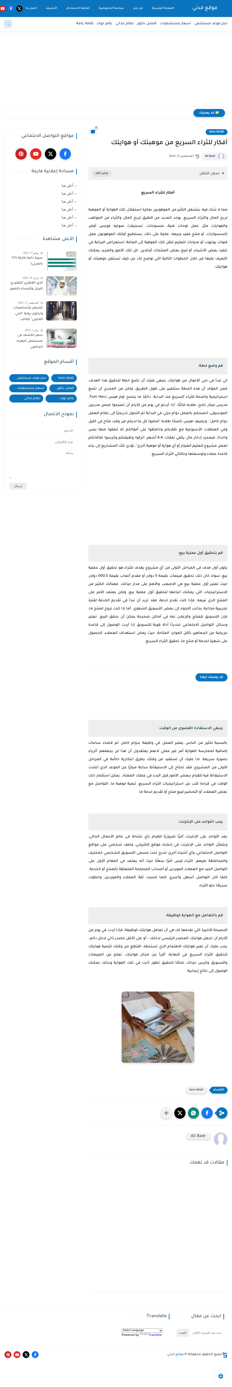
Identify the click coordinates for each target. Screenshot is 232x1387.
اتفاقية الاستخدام (78, 8)
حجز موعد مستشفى (210, 24)
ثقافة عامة (85, 24)
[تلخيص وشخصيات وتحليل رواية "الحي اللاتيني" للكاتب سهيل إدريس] (61, 310)
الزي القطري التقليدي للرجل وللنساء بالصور (26, 286)
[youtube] (35, 154)
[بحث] (8, 23)
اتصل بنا (31, 8)
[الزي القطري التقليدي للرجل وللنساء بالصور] (61, 286)
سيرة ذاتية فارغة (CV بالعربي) (27, 261)
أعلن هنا (67, 185)
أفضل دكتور (147, 24)
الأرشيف (51, 8)
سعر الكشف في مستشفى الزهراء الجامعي (30, 341)
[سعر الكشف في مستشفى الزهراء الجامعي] (61, 338)
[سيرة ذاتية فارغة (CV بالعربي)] (61, 261)
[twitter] (19, 8)
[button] (207, 1113)
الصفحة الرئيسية (163, 8)
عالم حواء (104, 24)
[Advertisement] (116, 71)
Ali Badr (210, 156)
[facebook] (11, 8)
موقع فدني (205, 8)
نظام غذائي (125, 24)
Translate (155, 1335)
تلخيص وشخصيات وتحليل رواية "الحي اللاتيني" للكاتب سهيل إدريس (28, 314)
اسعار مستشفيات (175, 24)
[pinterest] (21, 154)
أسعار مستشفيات (30, 388)
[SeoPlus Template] (224, 1355)
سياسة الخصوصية (111, 8)
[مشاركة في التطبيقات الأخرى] (166, 1113)
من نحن (138, 8)
